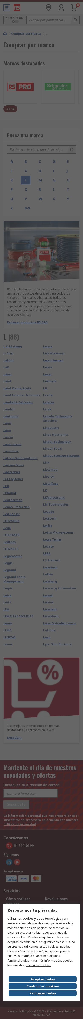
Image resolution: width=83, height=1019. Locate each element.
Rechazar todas (42, 993)
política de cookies (38, 965)
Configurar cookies (43, 986)
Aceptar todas (42, 979)
